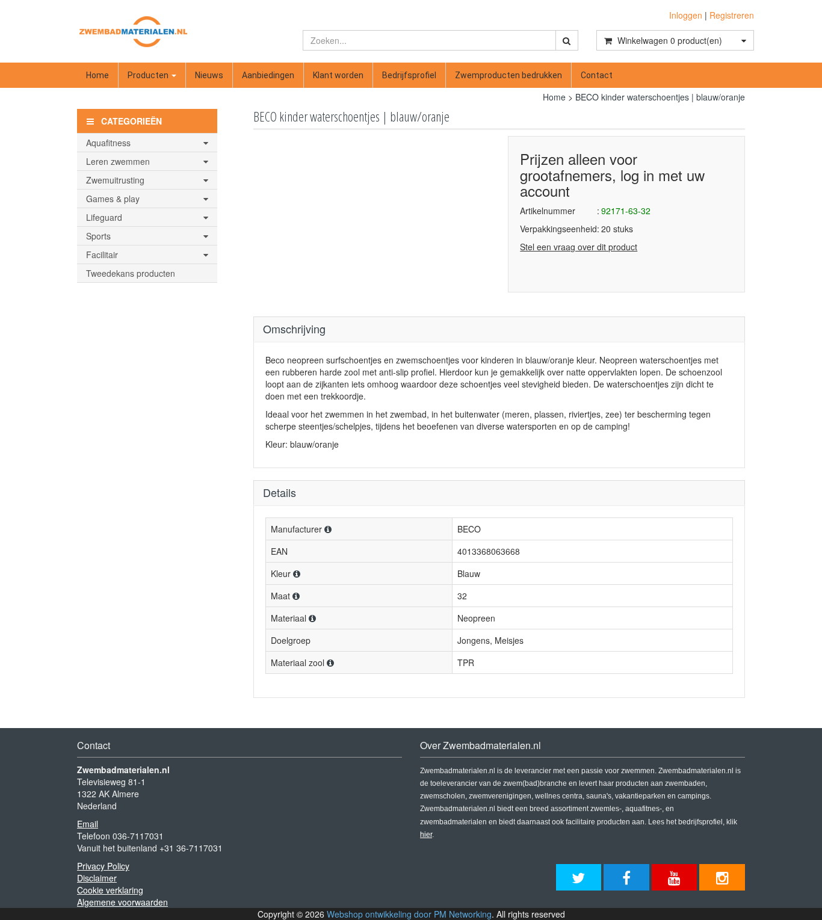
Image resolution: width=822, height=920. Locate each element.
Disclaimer (97, 878)
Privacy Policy (103, 866)
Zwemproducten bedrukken (508, 75)
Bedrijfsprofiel (409, 75)
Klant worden (338, 75)
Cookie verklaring (110, 890)
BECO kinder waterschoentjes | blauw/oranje (660, 97)
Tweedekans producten (130, 273)
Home (97, 75)
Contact (597, 75)
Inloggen (685, 15)
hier (426, 834)
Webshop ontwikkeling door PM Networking (409, 914)
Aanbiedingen (268, 75)
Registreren (731, 15)
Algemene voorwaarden (122, 902)
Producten (149, 75)
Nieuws (209, 75)
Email (87, 824)
